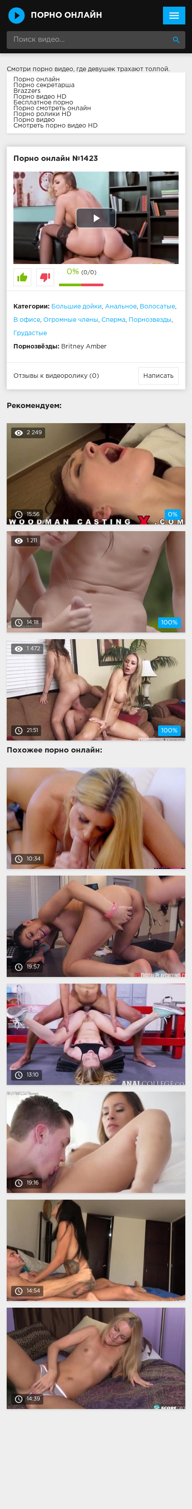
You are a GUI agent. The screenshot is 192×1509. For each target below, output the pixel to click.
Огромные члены (70, 320)
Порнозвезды (150, 320)
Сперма (113, 320)
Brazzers (27, 91)
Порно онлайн (36, 79)
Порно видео (34, 120)
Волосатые (157, 306)
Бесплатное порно (43, 102)
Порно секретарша (44, 85)
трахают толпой (142, 69)
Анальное (121, 306)
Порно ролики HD (42, 114)
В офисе (26, 320)
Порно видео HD (40, 97)
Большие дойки (76, 306)
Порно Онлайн (66, 15)
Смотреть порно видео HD (55, 125)
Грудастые (30, 333)
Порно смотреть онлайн (52, 108)
